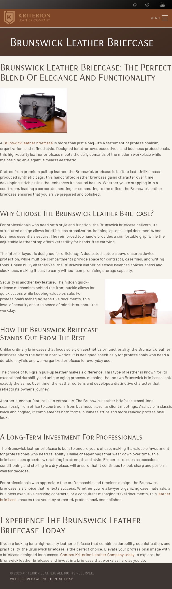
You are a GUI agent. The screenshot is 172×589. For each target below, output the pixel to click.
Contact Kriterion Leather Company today (97, 554)
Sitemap (66, 579)
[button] (159, 17)
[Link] (135, 4)
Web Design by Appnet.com (33, 579)
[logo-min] (27, 18)
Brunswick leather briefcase (28, 142)
